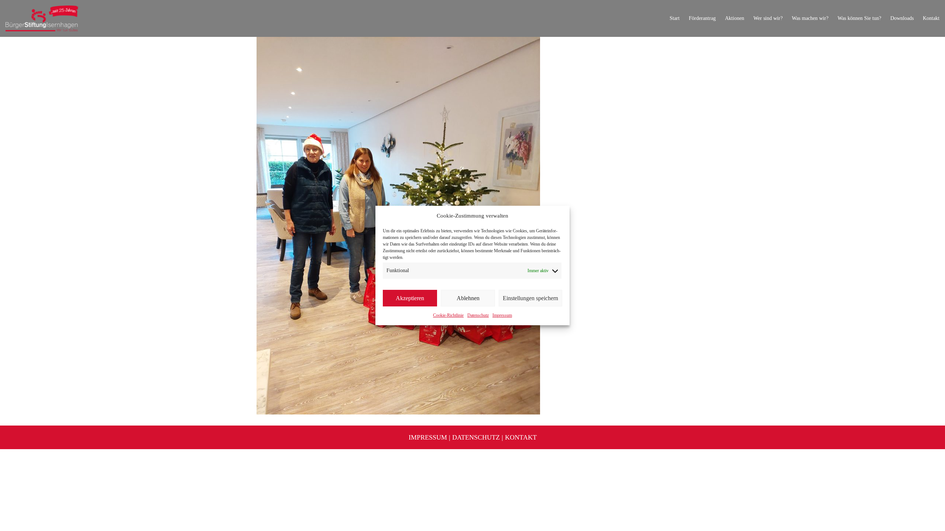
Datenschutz (478, 315)
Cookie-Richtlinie (448, 315)
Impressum (502, 315)
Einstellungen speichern (530, 298)
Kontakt (521, 437)
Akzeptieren (410, 298)
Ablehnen (468, 298)
